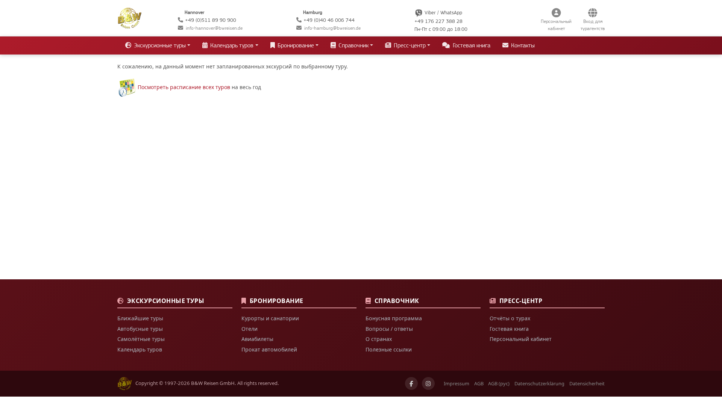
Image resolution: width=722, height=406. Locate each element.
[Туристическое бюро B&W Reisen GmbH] (129, 17)
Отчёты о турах (510, 318)
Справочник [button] (353, 45)
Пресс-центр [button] (409, 45)
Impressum (456, 383)
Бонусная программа (394, 318)
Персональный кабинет (521, 338)
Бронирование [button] (295, 45)
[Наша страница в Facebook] (411, 383)
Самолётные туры (141, 338)
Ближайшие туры (140, 318)
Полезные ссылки (389, 349)
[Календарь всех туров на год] (126, 87)
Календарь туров (139, 349)
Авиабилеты (257, 338)
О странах (379, 338)
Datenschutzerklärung (539, 383)
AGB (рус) (499, 383)
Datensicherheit (587, 383)
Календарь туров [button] (231, 45)
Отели (249, 328)
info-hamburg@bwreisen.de (332, 28)
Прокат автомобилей (269, 349)
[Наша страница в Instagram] (428, 383)
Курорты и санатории (270, 318)
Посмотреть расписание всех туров (184, 87)
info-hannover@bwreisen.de (214, 28)
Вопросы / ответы (389, 328)
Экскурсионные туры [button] (159, 45)
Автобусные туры (140, 328)
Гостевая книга (470, 45)
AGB (479, 383)
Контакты (522, 45)
